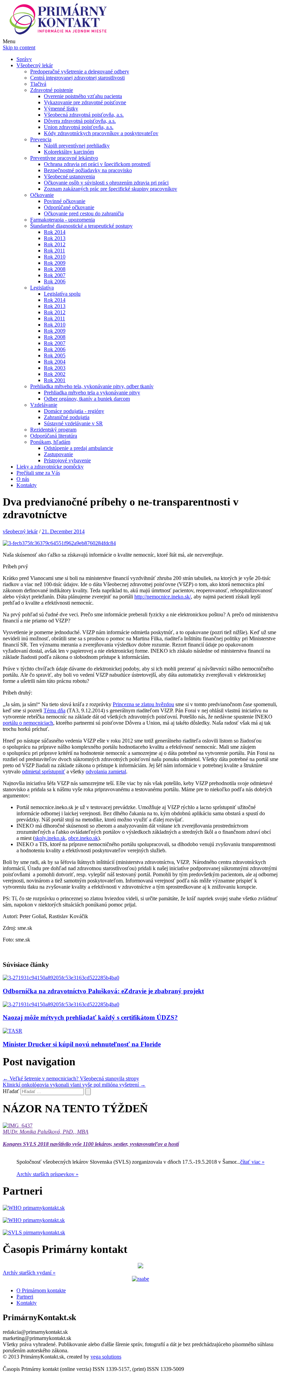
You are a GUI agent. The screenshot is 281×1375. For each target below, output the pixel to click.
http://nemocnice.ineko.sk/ (162, 597)
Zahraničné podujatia (66, 417)
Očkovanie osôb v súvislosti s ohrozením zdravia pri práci (106, 183)
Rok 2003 (54, 368)
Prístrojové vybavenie (67, 460)
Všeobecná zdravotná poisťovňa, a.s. (84, 115)
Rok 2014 (54, 232)
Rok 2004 (54, 362)
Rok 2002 (54, 374)
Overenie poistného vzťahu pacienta (83, 96)
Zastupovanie (58, 454)
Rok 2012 (54, 244)
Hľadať (11, 1091)
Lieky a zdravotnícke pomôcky (50, 467)
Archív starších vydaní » (29, 1273)
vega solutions (105, 1357)
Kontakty (26, 485)
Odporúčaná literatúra (53, 436)
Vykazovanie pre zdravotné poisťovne (85, 102)
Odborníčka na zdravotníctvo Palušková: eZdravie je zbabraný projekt (103, 991)
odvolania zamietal (106, 771)
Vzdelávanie (43, 405)
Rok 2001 (54, 380)
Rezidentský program (53, 429)
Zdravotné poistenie (51, 90)
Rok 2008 (54, 269)
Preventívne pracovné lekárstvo (64, 158)
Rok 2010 (54, 257)
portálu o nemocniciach (28, 723)
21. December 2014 (63, 531)
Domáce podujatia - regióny (74, 411)
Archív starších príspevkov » (47, 1174)
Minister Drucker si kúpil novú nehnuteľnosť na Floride (82, 1044)
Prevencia (40, 139)
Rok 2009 (54, 263)
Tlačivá (38, 84)
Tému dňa (54, 710)
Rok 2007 (54, 275)
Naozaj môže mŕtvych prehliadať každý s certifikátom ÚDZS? (90, 1017)
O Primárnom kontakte (41, 1290)
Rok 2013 (54, 238)
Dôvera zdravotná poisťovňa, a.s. (80, 121)
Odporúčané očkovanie (69, 207)
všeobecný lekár (20, 531)
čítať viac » (252, 1162)
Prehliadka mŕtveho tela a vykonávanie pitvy (92, 392)
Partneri (24, 1297)
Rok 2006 (54, 281)
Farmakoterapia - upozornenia (62, 220)
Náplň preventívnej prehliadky (77, 146)
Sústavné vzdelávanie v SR (73, 423)
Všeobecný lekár (34, 65)
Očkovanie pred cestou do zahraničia (84, 213)
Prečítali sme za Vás (38, 473)
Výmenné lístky (61, 108)
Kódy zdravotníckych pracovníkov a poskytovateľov (101, 133)
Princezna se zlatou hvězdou (143, 704)
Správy (24, 59)
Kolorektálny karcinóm (69, 152)
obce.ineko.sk (83, 838)
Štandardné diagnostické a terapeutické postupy (81, 226)
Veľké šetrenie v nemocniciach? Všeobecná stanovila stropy (71, 1078)
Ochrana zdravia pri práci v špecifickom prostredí (97, 164)
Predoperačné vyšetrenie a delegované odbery (79, 71)
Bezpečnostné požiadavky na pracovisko (88, 170)
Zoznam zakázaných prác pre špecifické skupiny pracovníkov (110, 189)
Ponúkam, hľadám (50, 442)
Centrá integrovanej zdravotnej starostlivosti (77, 78)
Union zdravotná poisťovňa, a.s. (78, 127)
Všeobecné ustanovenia (69, 176)
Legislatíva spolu (62, 294)
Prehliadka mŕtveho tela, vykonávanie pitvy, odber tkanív (92, 386)
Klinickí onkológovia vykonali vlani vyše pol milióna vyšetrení (74, 1085)
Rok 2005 (54, 355)
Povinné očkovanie (64, 201)
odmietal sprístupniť (43, 771)
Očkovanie (42, 195)
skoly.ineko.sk (50, 838)
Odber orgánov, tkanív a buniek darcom (87, 399)
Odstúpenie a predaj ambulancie (78, 448)
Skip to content (19, 47)
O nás (22, 479)
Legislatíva (42, 288)
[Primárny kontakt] (60, 35)
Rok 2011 (54, 250)
